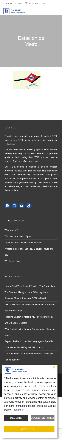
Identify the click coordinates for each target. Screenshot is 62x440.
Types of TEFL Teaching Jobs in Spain (23, 242)
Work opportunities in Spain (18, 236)
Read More (18, 409)
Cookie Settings (42, 418)
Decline (16, 418)
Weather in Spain (13, 261)
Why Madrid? (11, 230)
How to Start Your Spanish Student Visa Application (30, 286)
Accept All (29, 429)
